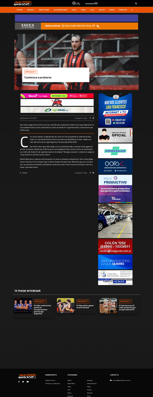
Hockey (102, 10)
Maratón (123, 10)
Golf (92, 10)
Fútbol (20, 10)
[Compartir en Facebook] (90, 118)
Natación (70, 396)
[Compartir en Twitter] (93, 118)
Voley (74, 10)
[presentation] (134, 10)
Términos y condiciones (52, 383)
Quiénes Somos (50, 380)
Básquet (30, 10)
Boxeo (112, 10)
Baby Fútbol (44, 10)
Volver (24, 173)
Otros (89, 396)
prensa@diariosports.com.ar (122, 380)
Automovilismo (60, 10)
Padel (83, 10)
